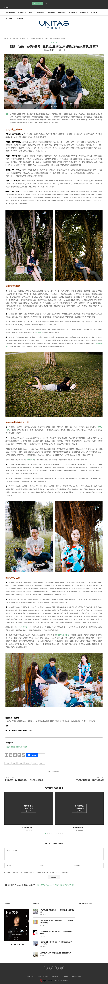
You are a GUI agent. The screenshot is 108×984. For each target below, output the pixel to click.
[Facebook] (46, 968)
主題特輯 (50, 12)
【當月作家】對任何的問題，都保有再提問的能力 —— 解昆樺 (56, 943)
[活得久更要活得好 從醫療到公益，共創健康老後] (35, 954)
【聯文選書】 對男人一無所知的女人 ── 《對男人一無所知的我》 (57, 922)
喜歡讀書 (72, 12)
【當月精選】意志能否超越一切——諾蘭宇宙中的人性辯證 (57, 932)
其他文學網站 (43, 976)
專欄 (30, 12)
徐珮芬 (41, 763)
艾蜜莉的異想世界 (63, 635)
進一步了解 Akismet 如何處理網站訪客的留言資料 (56, 885)
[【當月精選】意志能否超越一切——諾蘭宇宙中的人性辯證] (35, 932)
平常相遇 (61, 12)
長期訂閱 (65, 976)
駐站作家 (39, 12)
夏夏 (14, 763)
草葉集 (38, 332)
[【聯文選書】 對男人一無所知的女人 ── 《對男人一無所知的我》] (35, 922)
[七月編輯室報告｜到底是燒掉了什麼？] (79, 808)
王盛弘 (20, 763)
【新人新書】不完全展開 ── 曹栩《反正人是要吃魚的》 (57, 911)
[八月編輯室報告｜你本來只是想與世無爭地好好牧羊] (28, 808)
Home (6, 7)
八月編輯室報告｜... (28, 827)
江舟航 (34, 763)
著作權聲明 (76, 976)
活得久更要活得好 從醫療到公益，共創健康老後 (55, 953)
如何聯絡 (54, 976)
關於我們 (30, 976)
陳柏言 (52, 50)
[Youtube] (57, 968)
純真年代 (30, 459)
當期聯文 (21, 12)
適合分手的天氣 (22, 627)
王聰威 (7, 763)
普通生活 (83, 12)
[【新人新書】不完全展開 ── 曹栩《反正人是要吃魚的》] (35, 911)
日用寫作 (94, 12)
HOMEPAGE (10, 12)
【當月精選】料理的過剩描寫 (16, 747)
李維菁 (27, 763)
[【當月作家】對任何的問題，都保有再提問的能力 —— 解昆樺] (35, 943)
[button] (44, 3)
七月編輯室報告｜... (79, 827)
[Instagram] (51, 968)
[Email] (62, 968)
